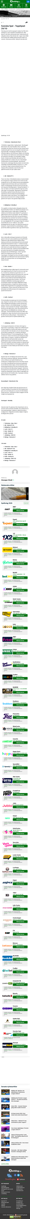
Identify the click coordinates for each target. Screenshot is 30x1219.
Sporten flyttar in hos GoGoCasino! (17, 831)
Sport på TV (4, 1201)
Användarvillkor (19, 1204)
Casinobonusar (19, 1190)
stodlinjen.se (6, 514)
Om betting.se (19, 1201)
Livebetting (3, 1193)
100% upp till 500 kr (17, 588)
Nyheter (3, 1205)
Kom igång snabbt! (17, 970)
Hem (2, 9)
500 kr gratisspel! (16, 508)
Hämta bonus (20, 510)
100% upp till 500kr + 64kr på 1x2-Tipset (19, 535)
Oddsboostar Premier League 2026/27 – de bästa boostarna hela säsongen (19, 1099)
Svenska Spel (7, 16)
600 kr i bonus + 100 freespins (19, 702)
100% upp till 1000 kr (17, 676)
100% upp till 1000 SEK (18, 817)
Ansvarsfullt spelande (22, 1215)
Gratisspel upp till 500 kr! (18, 881)
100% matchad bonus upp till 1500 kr (19, 521)
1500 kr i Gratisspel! (17, 549)
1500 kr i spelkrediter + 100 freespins (19, 575)
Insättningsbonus (20, 1187)
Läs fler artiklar (5, 1163)
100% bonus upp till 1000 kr (19, 561)
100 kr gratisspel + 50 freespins (20, 957)
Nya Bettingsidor (5, 1187)
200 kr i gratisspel (17, 638)
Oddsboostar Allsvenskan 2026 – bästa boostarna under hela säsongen (20, 1158)
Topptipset (14, 16)
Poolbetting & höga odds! (18, 1032)
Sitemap (18, 1208)
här (6, 515)
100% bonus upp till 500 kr (19, 982)
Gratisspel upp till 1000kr (18, 663)
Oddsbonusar (19, 1186)
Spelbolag (3, 1186)
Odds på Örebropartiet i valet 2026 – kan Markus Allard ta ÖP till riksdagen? (19, 1136)
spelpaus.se (11, 514)
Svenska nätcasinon (6, 1207)
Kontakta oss (19, 1202)
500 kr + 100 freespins (18, 944)
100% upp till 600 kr (17, 869)
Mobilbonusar (19, 1189)
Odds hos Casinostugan (18, 919)
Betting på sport (5, 1202)
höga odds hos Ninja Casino (19, 728)
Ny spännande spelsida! (18, 804)
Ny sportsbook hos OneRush (19, 1044)
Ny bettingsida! (16, 715)
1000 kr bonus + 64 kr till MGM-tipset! (20, 689)
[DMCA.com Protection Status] (15, 1217)
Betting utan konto (5, 1192)
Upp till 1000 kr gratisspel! (18, 651)
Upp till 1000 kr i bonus (18, 626)
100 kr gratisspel (16, 907)
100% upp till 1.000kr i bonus (19, 613)
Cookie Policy (19, 1207)
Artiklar (6, 9)
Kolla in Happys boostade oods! (20, 753)
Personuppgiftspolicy (21, 1205)
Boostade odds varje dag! (18, 856)
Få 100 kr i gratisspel (17, 1007)
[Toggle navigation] (2, 1)
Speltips (3, 1204)
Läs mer (26, 503)
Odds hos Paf (16, 932)
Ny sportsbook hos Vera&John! (20, 844)
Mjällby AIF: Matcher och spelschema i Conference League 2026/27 (18, 1092)
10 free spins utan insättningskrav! (17, 779)
